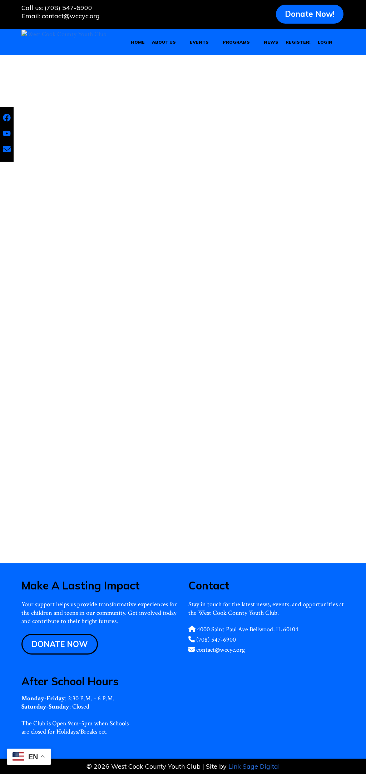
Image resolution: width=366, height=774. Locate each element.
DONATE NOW (59, 644)
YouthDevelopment (42, 381)
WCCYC (128, 373)
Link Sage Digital (254, 766)
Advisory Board (210, 535)
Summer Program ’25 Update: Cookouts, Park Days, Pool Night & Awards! (100, 234)
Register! (298, 42)
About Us (164, 42)
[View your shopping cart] (341, 42)
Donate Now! (310, 14)
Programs (236, 42)
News (271, 42)
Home (138, 42)
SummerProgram (97, 373)
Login (325, 42)
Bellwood (39, 373)
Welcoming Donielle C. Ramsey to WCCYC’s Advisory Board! (262, 404)
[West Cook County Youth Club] (64, 33)
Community (64, 373)
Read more (106, 340)
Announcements (211, 527)
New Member (243, 535)
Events (199, 42)
